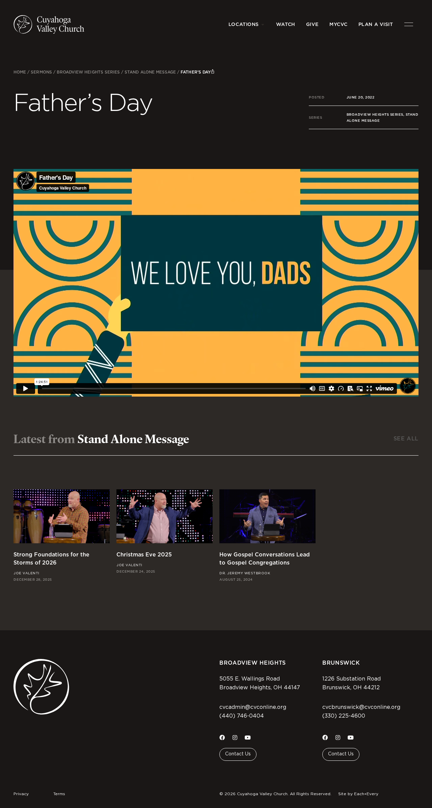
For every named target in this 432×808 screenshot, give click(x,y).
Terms (59, 794)
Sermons (41, 72)
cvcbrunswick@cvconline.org (361, 707)
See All (406, 438)
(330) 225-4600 (343, 716)
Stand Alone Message (150, 72)
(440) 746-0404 (241, 716)
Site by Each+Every (358, 794)
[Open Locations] (263, 24)
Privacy (21, 794)
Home (20, 72)
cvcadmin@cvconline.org (252, 707)
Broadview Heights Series (88, 72)
